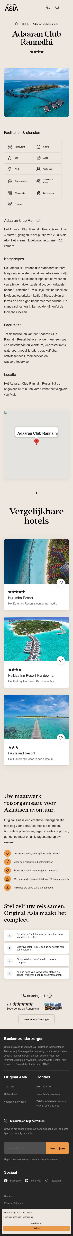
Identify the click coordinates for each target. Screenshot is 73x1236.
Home (16, 23)
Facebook (15, 1180)
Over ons (9, 1086)
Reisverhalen (11, 1094)
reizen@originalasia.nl (48, 1094)
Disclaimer (9, 1196)
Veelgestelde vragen (15, 1101)
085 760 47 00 (44, 1086)
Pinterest (36, 1180)
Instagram (56, 1180)
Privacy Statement (14, 1203)
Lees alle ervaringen (36, 1019)
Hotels (25, 24)
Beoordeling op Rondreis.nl (23, 1008)
